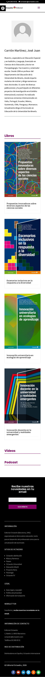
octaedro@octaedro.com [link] (13, 637)
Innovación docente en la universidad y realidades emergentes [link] (19, 432)
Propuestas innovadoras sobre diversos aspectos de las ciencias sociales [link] (21, 205)
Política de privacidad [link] (14, 593)
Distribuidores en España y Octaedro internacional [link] (22, 653)
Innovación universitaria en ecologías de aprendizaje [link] (20, 356)
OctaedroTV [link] (10, 575)
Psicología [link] (9, 573)
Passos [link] (8, 561)
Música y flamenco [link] (12, 558)
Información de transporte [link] (15, 596)
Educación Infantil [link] (12, 567)
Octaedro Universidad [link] (14, 564)
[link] (3, 8)
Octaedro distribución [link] (14, 556)
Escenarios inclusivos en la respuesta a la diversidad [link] (19, 281)
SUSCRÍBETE (22, 507)
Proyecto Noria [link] (11, 570)
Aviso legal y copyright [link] (14, 590)
